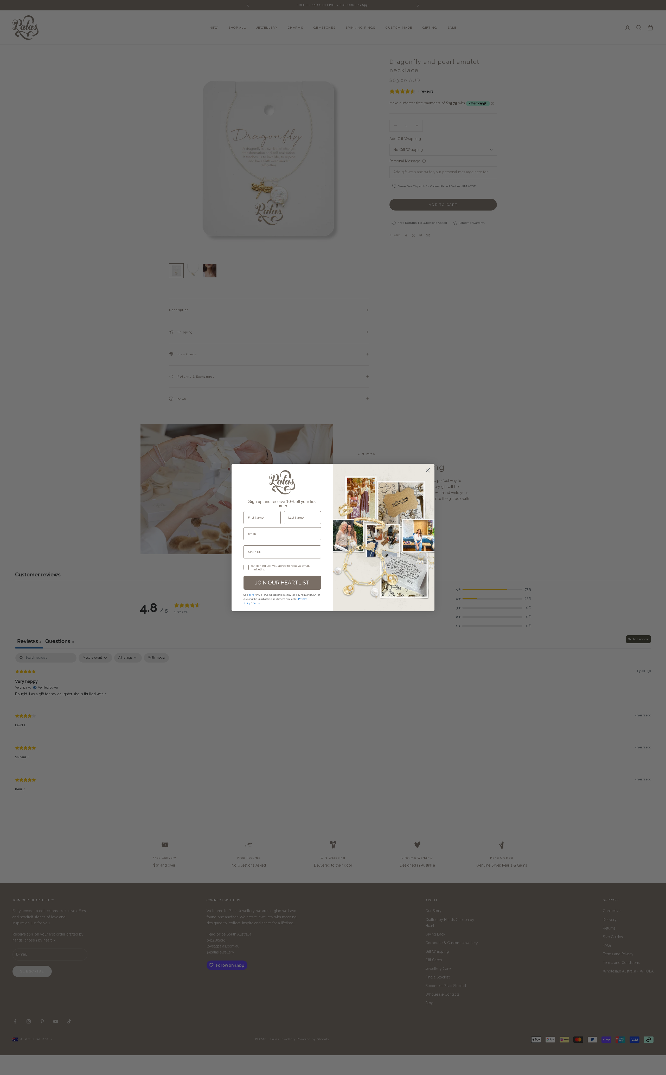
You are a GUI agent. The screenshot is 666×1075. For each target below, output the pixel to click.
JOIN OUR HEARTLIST (282, 583)
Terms (256, 603)
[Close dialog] (427, 470)
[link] (282, 482)
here (251, 595)
